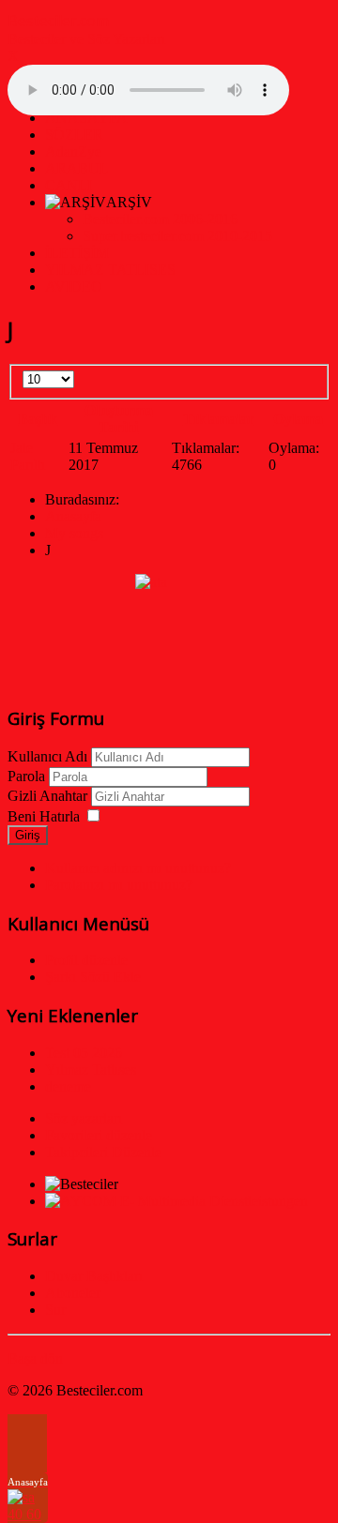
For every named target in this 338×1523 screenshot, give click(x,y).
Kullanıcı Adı (47, 756)
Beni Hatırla (44, 816)
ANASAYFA (86, 118)
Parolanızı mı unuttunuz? (118, 885)
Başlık (37, 419)
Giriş (27, 835)
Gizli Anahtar (47, 796)
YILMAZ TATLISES (110, 270)
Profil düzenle (86, 960)
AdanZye (73, 151)
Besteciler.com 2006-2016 (160, 219)
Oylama (298, 419)
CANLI (68, 185)
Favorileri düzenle (98, 1135)
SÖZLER (74, 135)
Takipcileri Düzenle (103, 1152)
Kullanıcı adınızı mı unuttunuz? (138, 868)
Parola (26, 776)
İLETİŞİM (77, 253)
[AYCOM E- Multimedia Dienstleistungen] (176, 1201)
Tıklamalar (218, 419)
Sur (55, 1310)
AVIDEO (73, 286)
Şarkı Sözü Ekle (93, 977)
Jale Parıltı (27, 456)
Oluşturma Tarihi (118, 418)
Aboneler (72, 1293)
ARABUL (77, 168)
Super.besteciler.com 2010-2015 (177, 236)
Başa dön (35, 1358)
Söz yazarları (83, 1118)
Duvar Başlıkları (94, 1276)
